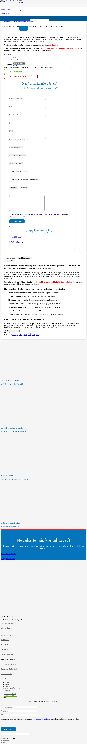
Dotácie (7, 684)
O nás (7, 682)
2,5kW (14, 335)
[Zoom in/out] (2, 740)
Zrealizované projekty (12, 688)
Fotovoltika (4, 649)
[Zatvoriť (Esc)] (8, 740)
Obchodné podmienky (8, 664)
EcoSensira (53, 45)
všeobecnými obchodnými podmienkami (31, 214)
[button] (8, 738)
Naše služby (9, 686)
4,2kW (25, 335)
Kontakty (8, 690)
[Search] (23, 28)
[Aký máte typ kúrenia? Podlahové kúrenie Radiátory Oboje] (17, 155)
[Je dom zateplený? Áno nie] (16, 163)
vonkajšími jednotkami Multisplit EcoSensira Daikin (60, 48)
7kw (37, 335)
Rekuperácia (5, 644)
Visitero (55, 701)
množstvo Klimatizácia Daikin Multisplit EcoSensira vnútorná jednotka (28, 67)
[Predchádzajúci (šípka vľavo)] (2, 742)
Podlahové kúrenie (7, 654)
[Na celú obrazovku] (4, 740)
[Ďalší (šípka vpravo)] (4, 742)
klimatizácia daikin (10, 21)
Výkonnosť (8, 64)
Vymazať (16, 65)
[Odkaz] (9, 15)
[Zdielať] (6, 740)
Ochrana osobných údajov (9, 669)
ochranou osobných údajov (52, 214)
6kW (33, 335)
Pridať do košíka (16, 71)
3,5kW (19, 335)
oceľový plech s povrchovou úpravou (22, 333)
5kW (29, 335)
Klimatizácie (5, 640)
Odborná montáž (6, 674)
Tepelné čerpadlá (6, 635)
